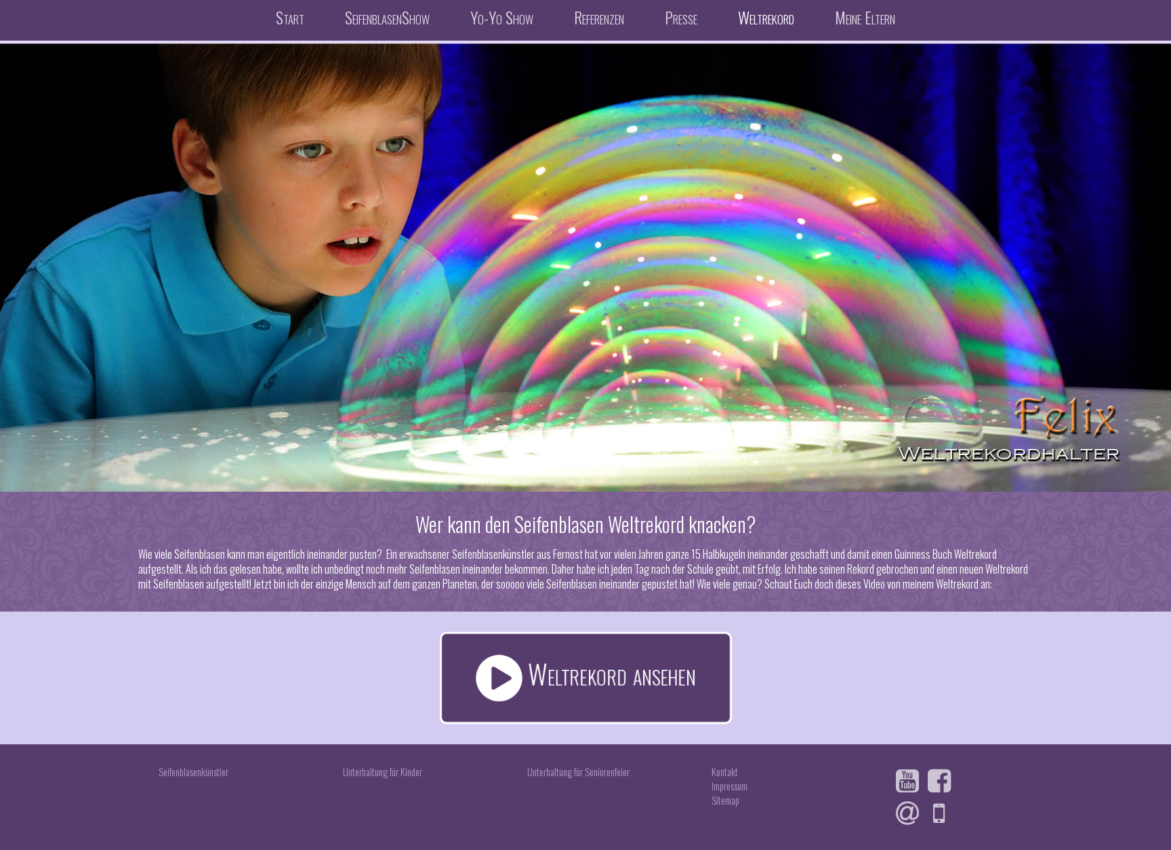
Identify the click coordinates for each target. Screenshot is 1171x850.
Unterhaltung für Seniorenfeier (578, 772)
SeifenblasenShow (387, 17)
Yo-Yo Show (501, 17)
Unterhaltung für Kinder (382, 772)
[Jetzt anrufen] (942, 813)
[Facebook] (943, 781)
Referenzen (599, 17)
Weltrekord (766, 17)
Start (290, 17)
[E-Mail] (911, 813)
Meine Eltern (865, 17)
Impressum (729, 786)
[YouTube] (911, 781)
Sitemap (725, 800)
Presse (681, 17)
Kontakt (725, 772)
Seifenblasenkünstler (193, 772)
